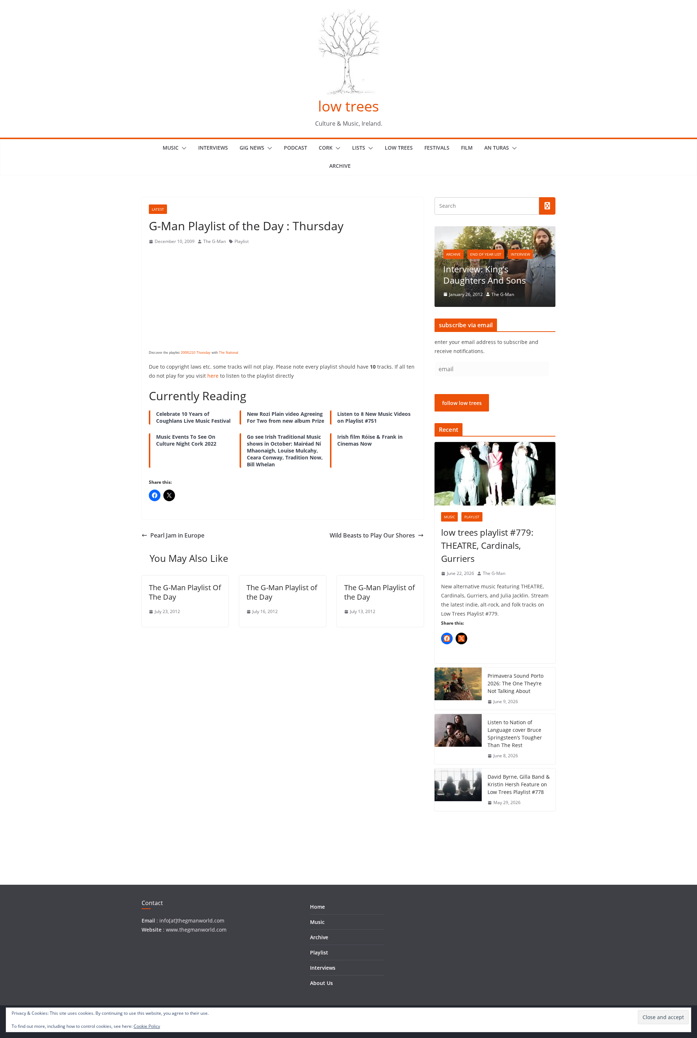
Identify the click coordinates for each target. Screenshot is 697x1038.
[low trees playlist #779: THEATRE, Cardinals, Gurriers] (495, 474)
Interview (520, 254)
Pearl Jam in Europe (177, 535)
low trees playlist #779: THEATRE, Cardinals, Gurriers (487, 545)
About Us (321, 983)
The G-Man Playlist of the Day (281, 592)
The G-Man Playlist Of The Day (185, 592)
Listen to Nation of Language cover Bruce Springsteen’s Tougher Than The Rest (515, 734)
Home (317, 906)
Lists (358, 147)
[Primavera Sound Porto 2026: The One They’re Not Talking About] (458, 689)
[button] (183, 148)
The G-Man (214, 241)
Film (467, 147)
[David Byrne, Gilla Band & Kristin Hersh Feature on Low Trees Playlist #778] (458, 790)
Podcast (295, 147)
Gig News (252, 147)
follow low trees (462, 403)
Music (171, 147)
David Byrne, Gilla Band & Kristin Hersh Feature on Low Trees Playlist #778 (519, 784)
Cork (326, 147)
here (213, 375)
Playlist (242, 241)
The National (228, 352)
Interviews (213, 147)
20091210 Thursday (196, 352)
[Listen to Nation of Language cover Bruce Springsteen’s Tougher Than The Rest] (458, 739)
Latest (158, 209)
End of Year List (485, 254)
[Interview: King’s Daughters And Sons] (495, 230)
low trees (348, 106)
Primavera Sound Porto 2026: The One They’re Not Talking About (515, 683)
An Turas (496, 147)
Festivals (436, 147)
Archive (340, 165)
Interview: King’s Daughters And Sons (484, 274)
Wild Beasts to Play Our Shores (372, 535)
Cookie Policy (147, 1026)
